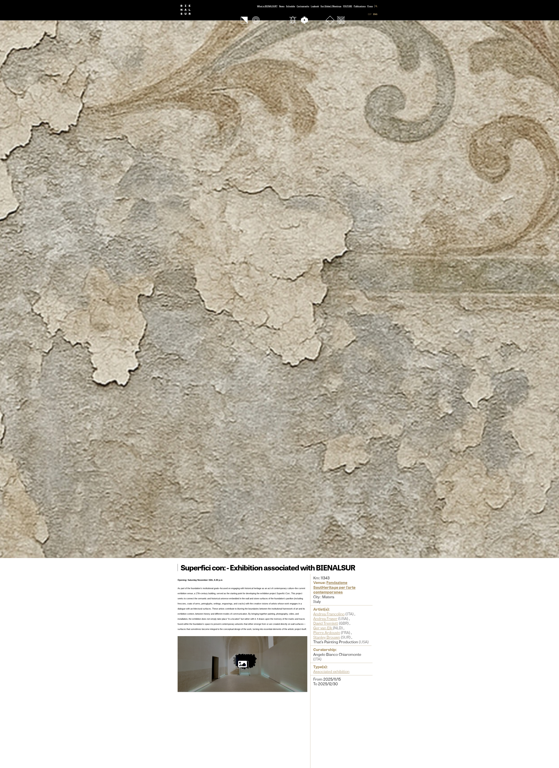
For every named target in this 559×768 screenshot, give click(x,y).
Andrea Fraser (325, 618)
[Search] (375, 6)
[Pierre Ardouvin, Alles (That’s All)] (242, 664)
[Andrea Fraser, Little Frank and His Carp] (242, 724)
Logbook (315, 6)
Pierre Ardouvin (326, 632)
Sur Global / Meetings (331, 6)
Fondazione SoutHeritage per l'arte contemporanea (334, 587)
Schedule (290, 6)
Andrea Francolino (329, 613)
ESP (370, 14)
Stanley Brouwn (326, 637)
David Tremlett (325, 623)
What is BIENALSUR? (267, 6)
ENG (375, 14)
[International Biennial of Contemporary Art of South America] (190, 10)
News (281, 6)
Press (370, 6)
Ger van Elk (323, 627)
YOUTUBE (347, 6)
